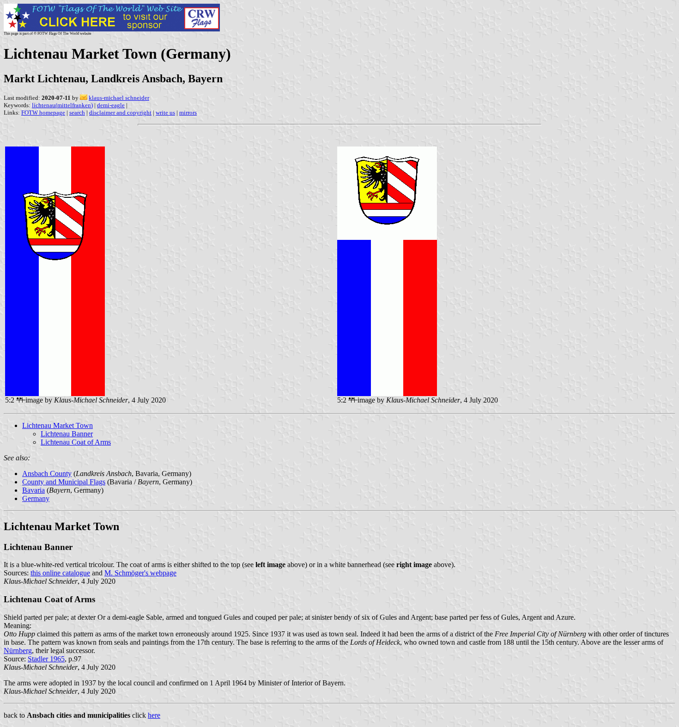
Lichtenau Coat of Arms (76, 442)
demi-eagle (111, 105)
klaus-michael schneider (119, 97)
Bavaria (33, 490)
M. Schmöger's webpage (140, 573)
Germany (35, 498)
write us (165, 112)
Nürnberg (18, 650)
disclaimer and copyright (120, 112)
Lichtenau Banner (67, 434)
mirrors (188, 112)
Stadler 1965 (46, 659)
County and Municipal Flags (63, 482)
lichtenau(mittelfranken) (62, 105)
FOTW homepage (43, 112)
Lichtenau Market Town (57, 425)
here (154, 715)
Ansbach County (47, 473)
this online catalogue (60, 573)
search (77, 112)
